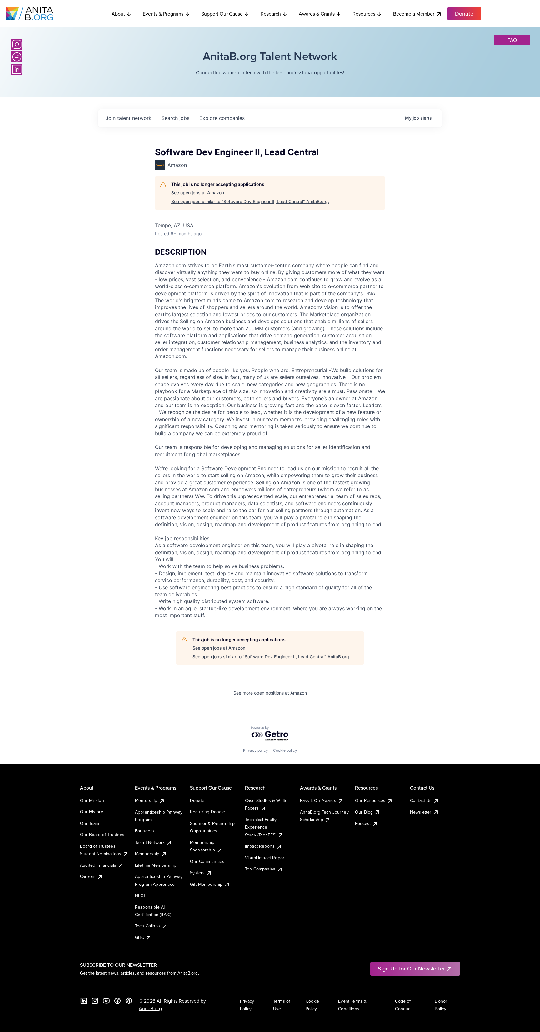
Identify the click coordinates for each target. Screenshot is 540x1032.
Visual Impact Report (265, 858)
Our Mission (92, 800)
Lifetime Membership (155, 865)
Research (271, 13)
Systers (197, 873)
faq (512, 40)
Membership (147, 853)
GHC (139, 937)
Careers (88, 876)
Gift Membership (206, 884)
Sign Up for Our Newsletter (411, 968)
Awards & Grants (317, 13)
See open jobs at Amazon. (198, 192)
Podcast (363, 823)
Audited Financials (98, 865)
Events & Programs (163, 13)
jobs (175, 118)
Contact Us (421, 800)
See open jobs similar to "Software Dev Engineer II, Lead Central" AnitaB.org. (250, 201)
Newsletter (421, 812)
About (118, 13)
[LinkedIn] (17, 69)
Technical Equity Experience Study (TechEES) (261, 827)
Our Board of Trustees (102, 834)
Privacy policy (255, 750)
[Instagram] (17, 44)
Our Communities (207, 861)
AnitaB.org (150, 1008)
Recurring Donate (207, 812)
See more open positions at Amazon (270, 692)
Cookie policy (285, 750)
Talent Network (150, 842)
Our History (91, 812)
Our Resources (370, 800)
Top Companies (260, 869)
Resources (363, 13)
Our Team (89, 823)
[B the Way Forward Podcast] (128, 1001)
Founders (144, 831)
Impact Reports (260, 846)
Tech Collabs (147, 926)
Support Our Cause (222, 13)
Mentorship (146, 800)
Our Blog (364, 812)
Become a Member (413, 13)
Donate (197, 800)
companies (222, 118)
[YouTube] (106, 1001)
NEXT (140, 895)
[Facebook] (17, 56)
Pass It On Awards (318, 800)
